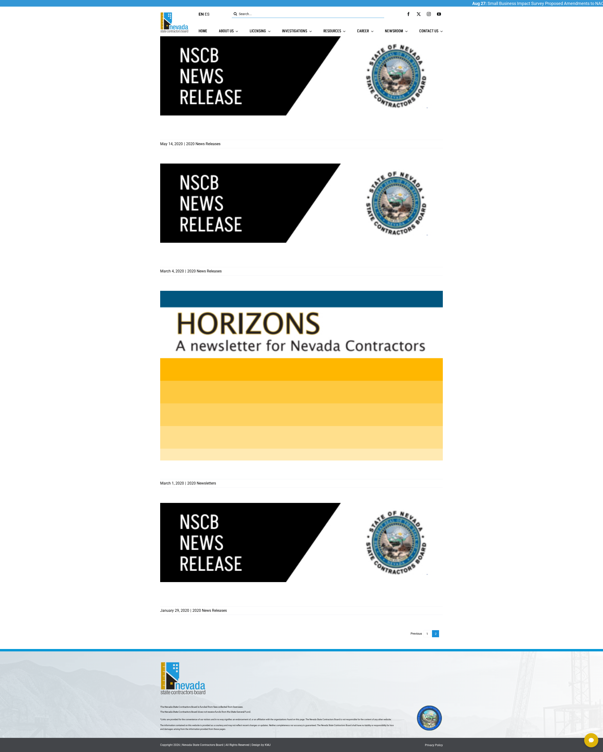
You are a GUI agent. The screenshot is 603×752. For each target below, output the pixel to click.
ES (207, 14)
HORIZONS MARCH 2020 (187, 470)
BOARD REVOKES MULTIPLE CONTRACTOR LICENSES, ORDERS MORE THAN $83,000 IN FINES (240, 594)
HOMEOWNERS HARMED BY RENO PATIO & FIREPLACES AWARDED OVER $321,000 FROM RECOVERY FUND (238, 128)
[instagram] (429, 14)
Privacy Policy (434, 745)
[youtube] (439, 14)
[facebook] (408, 14)
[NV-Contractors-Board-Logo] (174, 13)
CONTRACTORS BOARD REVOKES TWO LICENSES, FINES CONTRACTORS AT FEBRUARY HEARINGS (241, 255)
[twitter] (419, 14)
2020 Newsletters (201, 483)
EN (201, 14)
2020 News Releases (203, 144)
